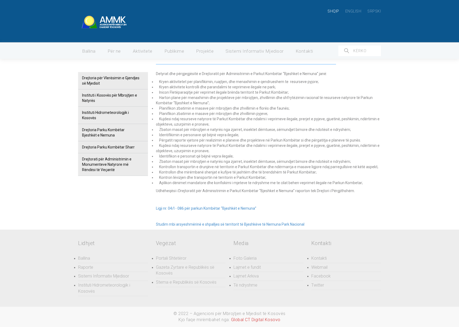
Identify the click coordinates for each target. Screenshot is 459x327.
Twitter (317, 285)
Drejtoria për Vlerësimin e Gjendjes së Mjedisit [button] (110, 80)
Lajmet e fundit (247, 267)
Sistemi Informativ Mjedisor (255, 51)
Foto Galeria (245, 258)
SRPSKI (374, 11)
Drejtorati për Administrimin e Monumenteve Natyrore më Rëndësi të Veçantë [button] (106, 164)
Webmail (319, 267)
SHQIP (333, 11)
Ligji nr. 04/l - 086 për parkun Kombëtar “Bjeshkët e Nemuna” (206, 208)
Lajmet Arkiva (246, 276)
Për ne (114, 51)
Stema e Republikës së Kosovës (186, 282)
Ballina (89, 51)
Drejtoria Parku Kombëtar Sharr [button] (108, 147)
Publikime (174, 51)
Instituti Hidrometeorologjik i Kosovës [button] (105, 115)
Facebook (321, 276)
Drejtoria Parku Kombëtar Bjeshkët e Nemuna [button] (103, 132)
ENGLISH (353, 11)
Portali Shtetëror (171, 258)
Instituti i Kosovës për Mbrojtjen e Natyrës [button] (109, 98)
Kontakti (304, 51)
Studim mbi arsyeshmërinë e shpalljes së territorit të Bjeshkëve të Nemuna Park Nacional (230, 224)
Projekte (205, 51)
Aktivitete (142, 51)
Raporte (85, 267)
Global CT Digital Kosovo (255, 319)
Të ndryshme (245, 285)
